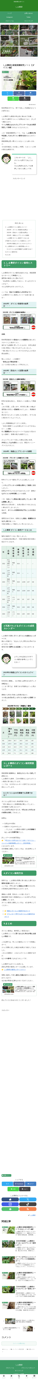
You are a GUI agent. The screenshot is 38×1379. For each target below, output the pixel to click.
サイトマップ (19, 1370)
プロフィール (10, 1368)
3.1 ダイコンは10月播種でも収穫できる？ (20, 249)
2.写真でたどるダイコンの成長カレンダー (18, 241)
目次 (16, 223)
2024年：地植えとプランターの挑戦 (18, 235)
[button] (24, 99)
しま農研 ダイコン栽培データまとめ (18, 238)
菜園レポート (7, 1175)
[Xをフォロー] (27, 1199)
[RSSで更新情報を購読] (27, 1209)
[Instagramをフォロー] (10, 1204)
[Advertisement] (19, 198)
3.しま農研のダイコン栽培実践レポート (17, 246)
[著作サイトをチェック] (10, 1199)
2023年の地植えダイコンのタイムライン (19, 243)
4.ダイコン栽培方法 (11, 252)
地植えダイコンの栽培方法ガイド (18, 911)
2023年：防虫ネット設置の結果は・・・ (19, 232)
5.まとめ (7, 254)
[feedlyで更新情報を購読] (10, 1209)
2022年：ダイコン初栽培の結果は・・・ (19, 229)
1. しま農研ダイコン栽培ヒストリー (16, 227)
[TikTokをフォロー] (27, 1204)
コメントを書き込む (19, 1343)
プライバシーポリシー (28, 1368)
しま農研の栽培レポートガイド (15, 969)
